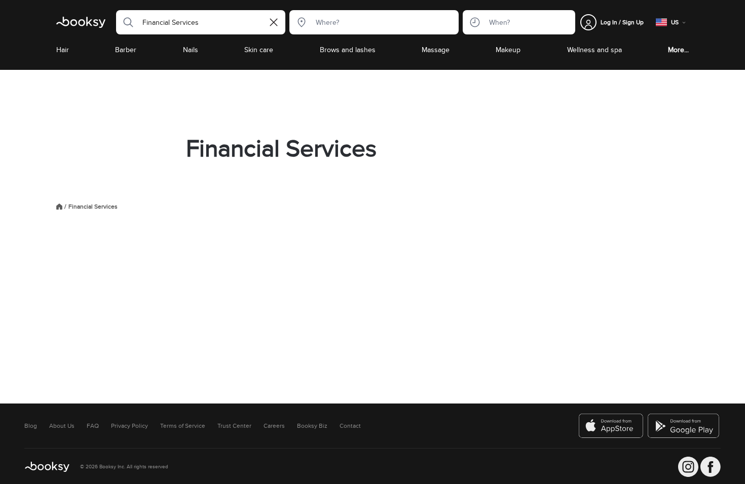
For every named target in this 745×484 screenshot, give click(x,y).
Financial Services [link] (93, 207)
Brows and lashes (348, 50)
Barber (125, 50)
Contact (350, 426)
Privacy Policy (129, 426)
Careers (274, 426)
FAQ (93, 426)
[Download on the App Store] (611, 426)
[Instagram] (688, 467)
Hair (62, 50)
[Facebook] (710, 467)
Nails (190, 50)
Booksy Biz (312, 426)
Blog (30, 426)
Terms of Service (182, 426)
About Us (61, 426)
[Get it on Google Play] (684, 426)
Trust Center (234, 426)
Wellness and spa (594, 50)
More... (678, 50)
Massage (436, 50)
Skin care (258, 50)
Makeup (508, 50)
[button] (125, 22)
